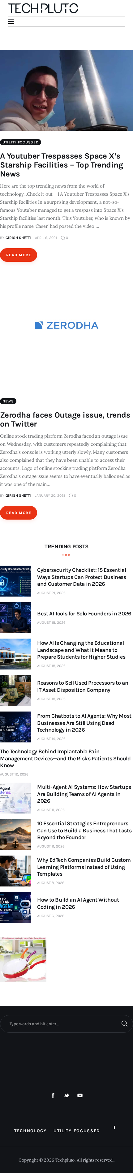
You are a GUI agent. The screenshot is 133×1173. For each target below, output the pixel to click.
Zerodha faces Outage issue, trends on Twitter (65, 419)
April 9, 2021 (46, 238)
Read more (18, 255)
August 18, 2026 (51, 622)
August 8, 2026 (50, 883)
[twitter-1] (66, 1095)
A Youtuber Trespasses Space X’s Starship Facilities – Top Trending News (61, 165)
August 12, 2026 (14, 774)
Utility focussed (20, 142)
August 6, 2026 (50, 916)
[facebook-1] (53, 1095)
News (8, 401)
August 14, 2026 (51, 739)
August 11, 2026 (51, 810)
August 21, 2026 (51, 593)
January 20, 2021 (50, 495)
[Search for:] (66, 1023)
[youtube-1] (80, 1095)
